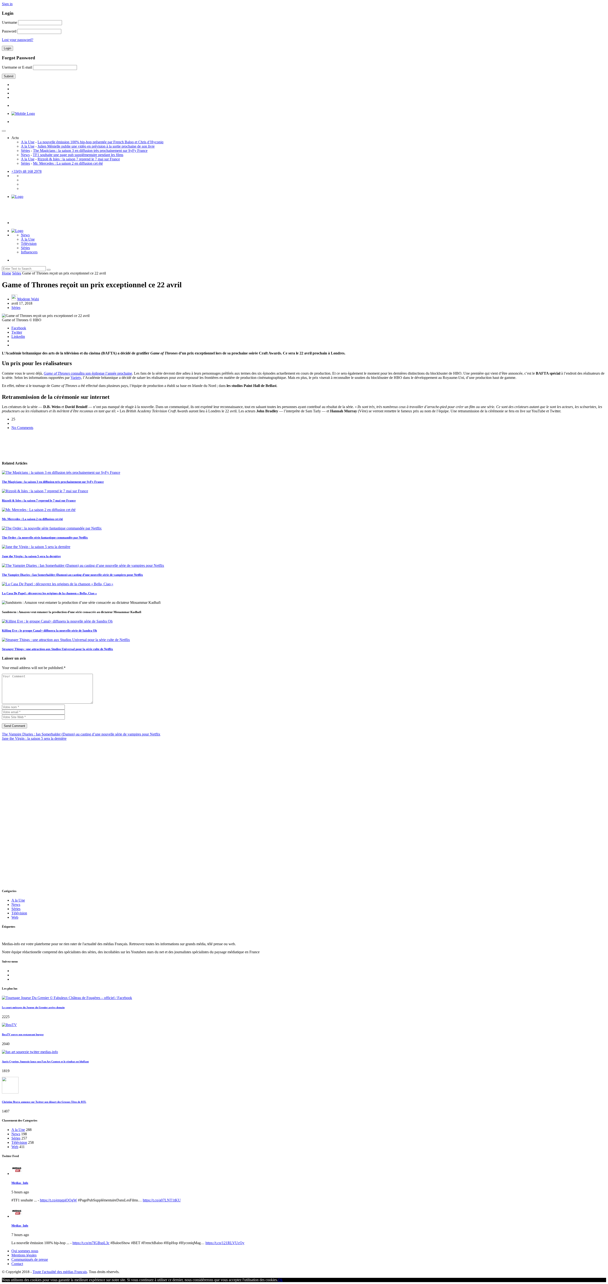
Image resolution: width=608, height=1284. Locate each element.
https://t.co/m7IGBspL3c (90, 1243)
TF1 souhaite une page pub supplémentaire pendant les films (78, 155)
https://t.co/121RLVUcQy (224, 1243)
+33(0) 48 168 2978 (26, 171)
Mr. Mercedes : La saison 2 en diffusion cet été (68, 163)
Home (6, 273)
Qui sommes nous (24, 1251)
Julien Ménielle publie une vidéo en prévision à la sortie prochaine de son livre (96, 146)
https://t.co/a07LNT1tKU (162, 1200)
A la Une (27, 142)
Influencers (29, 252)
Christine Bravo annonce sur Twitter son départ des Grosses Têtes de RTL (44, 1101)
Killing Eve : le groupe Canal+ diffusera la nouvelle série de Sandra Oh (49, 630)
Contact (17, 1264)
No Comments (22, 428)
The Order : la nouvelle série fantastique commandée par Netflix (45, 537)
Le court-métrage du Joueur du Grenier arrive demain (33, 1007)
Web (14, 917)
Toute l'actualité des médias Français (60, 1272)
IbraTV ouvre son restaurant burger (23, 1034)
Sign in (7, 4)
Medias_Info (19, 1183)
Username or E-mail (17, 67)
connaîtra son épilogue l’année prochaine (88, 373)
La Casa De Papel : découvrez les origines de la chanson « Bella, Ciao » (49, 593)
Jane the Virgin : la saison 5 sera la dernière (31, 556)
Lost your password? (17, 40)
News (25, 155)
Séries (25, 151)
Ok (280, 1280)
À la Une (28, 239)
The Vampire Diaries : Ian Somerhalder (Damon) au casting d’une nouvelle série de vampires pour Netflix (72, 575)
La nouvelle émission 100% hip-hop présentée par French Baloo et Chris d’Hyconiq (100, 142)
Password (9, 31)
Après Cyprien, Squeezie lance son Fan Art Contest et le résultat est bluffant (45, 1061)
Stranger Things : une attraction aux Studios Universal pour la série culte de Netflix (57, 649)
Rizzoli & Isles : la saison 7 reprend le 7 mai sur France (79, 159)
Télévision (29, 244)
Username (9, 22)
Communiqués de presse (29, 1259)
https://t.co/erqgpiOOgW (58, 1200)
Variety (76, 378)
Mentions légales (24, 1255)
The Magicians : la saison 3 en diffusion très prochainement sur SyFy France (90, 151)
